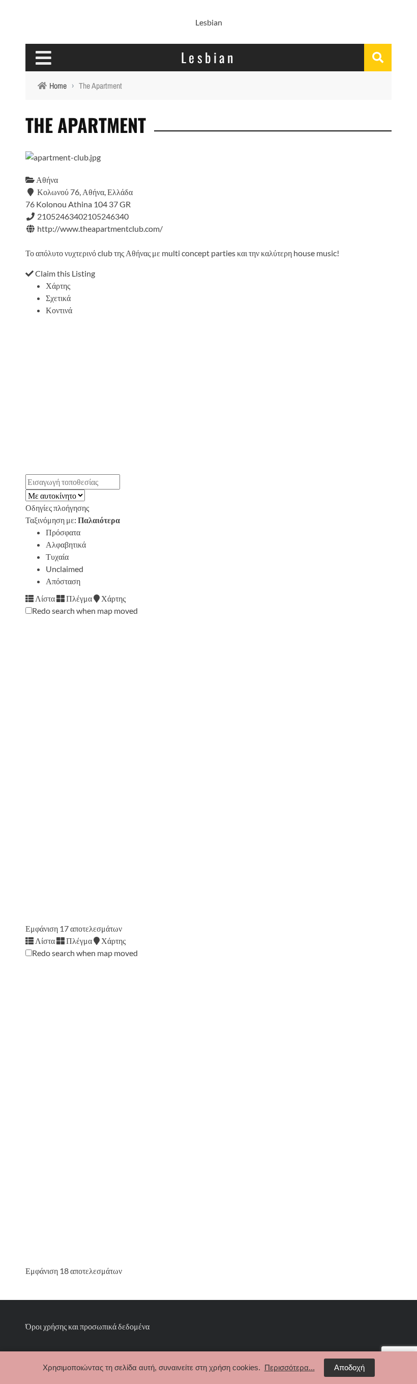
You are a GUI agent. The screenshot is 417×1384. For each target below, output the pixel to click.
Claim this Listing (64, 273)
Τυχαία (57, 556)
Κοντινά (59, 310)
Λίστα (44, 598)
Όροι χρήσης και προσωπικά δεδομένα (87, 1326)
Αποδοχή (349, 1367)
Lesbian (208, 22)
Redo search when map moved (85, 610)
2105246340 (106, 216)
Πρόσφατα (63, 532)
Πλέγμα (78, 598)
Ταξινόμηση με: (72, 520)
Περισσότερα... (289, 1367)
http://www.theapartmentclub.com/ (100, 228)
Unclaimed (64, 569)
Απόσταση (63, 581)
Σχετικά (58, 298)
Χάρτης (58, 285)
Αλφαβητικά (66, 544)
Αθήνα (46, 179)
